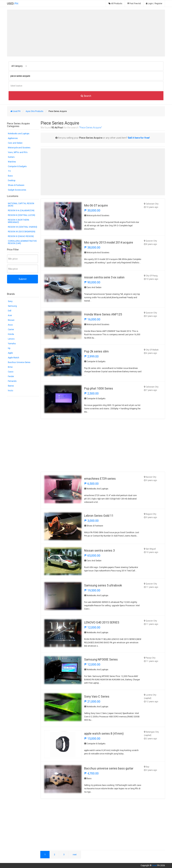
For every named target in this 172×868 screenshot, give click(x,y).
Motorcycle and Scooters (19, 147)
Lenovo (11, 339)
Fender (11, 376)
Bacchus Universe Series (19, 362)
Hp (9, 348)
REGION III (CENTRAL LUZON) (21, 215)
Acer (10, 315)
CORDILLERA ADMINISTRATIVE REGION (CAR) (22, 242)
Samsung (12, 306)
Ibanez (11, 386)
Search (87, 95)
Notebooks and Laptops (18, 133)
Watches (12, 162)
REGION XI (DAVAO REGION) (21, 236)
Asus (10, 325)
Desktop (11, 180)
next (75, 854)
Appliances (13, 138)
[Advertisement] (86, 33)
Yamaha (12, 343)
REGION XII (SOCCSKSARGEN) (21, 231)
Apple (10, 353)
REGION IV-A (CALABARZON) (21, 210)
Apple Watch (13, 357)
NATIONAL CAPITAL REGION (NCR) (21, 204)
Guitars (11, 157)
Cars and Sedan (15, 143)
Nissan (11, 320)
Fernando (12, 381)
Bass (10, 176)
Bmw (10, 367)
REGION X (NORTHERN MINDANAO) (18, 221)
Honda (11, 334)
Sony (10, 301)
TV (9, 171)
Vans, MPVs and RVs (18, 152)
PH (12, 3)
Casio (10, 372)
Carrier (11, 329)
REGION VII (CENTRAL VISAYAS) (22, 227)
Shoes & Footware (16, 185)
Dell (9, 311)
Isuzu (10, 390)
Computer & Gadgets (17, 166)
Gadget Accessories (17, 190)
